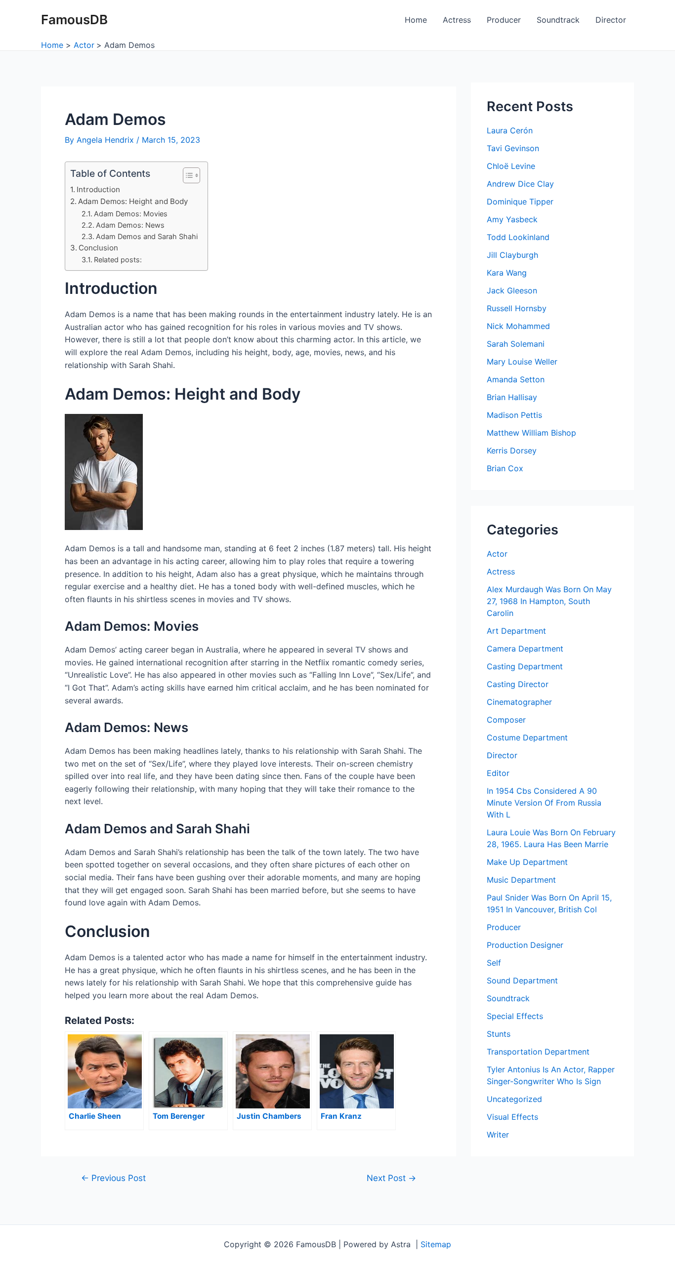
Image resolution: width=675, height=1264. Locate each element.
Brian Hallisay (512, 397)
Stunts (498, 1034)
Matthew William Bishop (531, 433)
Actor (497, 554)
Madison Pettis (514, 415)
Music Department (521, 880)
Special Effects (515, 1016)
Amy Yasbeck (512, 219)
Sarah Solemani (516, 344)
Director (610, 20)
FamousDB (74, 19)
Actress (457, 20)
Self (494, 963)
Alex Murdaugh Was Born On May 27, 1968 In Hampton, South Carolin (549, 601)
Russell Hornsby (517, 308)
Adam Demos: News (130, 225)
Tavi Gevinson (513, 148)
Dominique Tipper (520, 201)
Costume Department (527, 737)
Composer (506, 720)
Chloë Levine (511, 166)
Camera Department (525, 648)
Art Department (516, 631)
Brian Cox (505, 468)
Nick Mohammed (518, 326)
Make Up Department (527, 862)
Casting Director (517, 684)
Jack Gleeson (512, 290)
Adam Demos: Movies (131, 213)
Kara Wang (507, 273)
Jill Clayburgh (512, 255)
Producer (504, 20)
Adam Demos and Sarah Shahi (147, 236)
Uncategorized (514, 1099)
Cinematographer (519, 702)
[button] (186, 175)
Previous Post (113, 1178)
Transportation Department (538, 1052)
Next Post (391, 1178)
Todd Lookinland (518, 237)
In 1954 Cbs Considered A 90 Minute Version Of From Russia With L (544, 802)
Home (416, 20)
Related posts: (118, 259)
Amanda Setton (516, 379)
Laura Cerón (510, 130)
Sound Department (522, 980)
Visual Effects (512, 1117)
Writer (498, 1135)
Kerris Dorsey (512, 450)
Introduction (98, 189)
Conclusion (98, 247)
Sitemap (436, 1244)
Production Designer (525, 945)
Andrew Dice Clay (520, 184)
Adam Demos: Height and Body (133, 201)
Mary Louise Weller (522, 362)
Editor (498, 773)
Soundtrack (558, 20)
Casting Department (525, 666)
